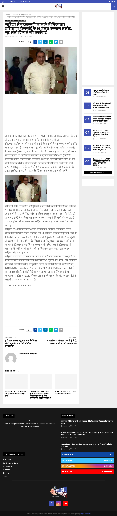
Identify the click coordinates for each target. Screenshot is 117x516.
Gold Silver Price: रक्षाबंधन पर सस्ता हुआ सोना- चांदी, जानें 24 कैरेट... (101, 133)
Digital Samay (85, 514)
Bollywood (7, 466)
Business (6, 470)
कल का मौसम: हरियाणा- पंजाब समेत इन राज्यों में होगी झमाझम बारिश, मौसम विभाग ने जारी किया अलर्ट (87, 434)
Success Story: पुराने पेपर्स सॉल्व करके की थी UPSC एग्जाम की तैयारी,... (101, 162)
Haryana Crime (10, 20)
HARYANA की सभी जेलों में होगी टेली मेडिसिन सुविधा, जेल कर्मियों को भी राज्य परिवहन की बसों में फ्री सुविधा (40, 395)
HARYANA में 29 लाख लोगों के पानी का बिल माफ (101, 92)
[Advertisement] (41, 116)
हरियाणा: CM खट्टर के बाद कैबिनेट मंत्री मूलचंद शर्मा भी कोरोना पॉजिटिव (21, 343)
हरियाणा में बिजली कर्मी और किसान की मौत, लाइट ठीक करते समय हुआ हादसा (87, 422)
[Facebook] (51, 503)
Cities (5, 476)
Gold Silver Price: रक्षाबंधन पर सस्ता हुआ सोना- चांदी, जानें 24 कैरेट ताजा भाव (86, 445)
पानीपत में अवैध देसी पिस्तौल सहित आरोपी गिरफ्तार (65, 393)
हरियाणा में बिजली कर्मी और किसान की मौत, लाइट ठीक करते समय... (102, 105)
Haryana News (21, 20)
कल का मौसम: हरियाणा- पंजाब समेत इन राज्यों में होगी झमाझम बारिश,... (102, 119)
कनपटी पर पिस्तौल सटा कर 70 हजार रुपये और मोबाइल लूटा (15, 394)
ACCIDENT (7, 460)
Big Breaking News (10, 463)
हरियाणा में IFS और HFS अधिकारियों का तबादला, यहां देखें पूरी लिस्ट (102, 148)
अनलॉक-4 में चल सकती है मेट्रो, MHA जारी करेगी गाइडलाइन (62, 342)
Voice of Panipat (13, 36)
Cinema (6, 473)
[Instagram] (58, 503)
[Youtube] (65, 503)
